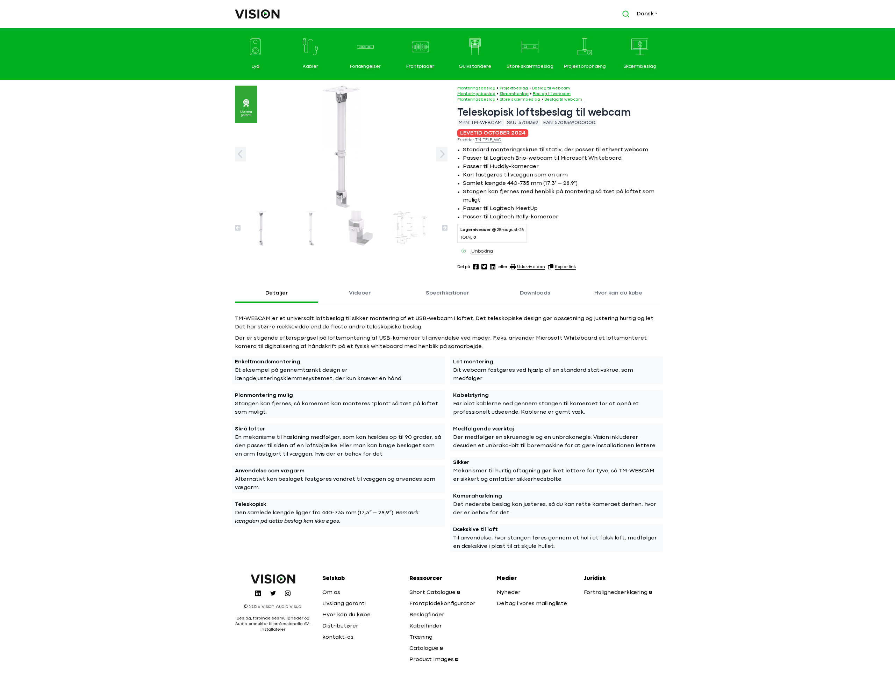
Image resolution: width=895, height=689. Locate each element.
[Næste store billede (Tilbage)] (240, 154)
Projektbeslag (514, 88)
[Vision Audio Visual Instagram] (288, 593)
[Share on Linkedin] (492, 266)
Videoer (360, 293)
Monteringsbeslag (476, 88)
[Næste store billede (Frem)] (442, 154)
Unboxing (482, 251)
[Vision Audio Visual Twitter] (273, 593)
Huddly (499, 166)
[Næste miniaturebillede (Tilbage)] (238, 228)
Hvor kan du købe (618, 293)
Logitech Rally (509, 217)
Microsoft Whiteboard (591, 158)
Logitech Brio (508, 158)
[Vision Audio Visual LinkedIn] (258, 593)
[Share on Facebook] (476, 266)
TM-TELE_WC (488, 140)
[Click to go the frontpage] (257, 14)
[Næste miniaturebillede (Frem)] (445, 228)
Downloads (535, 293)
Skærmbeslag (514, 94)
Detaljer (276, 293)
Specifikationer (447, 293)
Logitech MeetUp (514, 208)
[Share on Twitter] (484, 266)
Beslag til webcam (551, 88)
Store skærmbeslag (520, 99)
